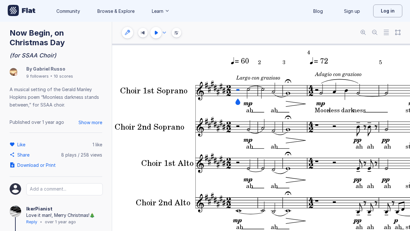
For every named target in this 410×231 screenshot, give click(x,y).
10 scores (63, 76)
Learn (157, 11)
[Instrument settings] (127, 32)
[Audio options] (164, 32)
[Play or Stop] (156, 32)
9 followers (37, 76)
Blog (318, 11)
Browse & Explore (116, 11)
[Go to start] (143, 33)
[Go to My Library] (22, 11)
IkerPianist (39, 208)
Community (68, 11)
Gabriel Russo (49, 69)
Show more (90, 122)
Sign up (352, 11)
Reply (31, 221)
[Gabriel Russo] (13, 72)
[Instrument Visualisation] (176, 33)
